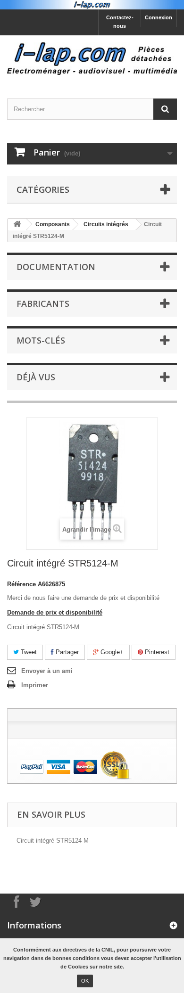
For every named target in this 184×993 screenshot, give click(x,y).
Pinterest (156, 652)
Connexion (158, 17)
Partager (66, 652)
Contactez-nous (120, 22)
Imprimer (34, 685)
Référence (21, 584)
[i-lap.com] (92, 58)
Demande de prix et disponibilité (54, 612)
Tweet (28, 652)
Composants (52, 224)
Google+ (111, 652)
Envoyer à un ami (47, 670)
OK (85, 981)
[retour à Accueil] (17, 224)
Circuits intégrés (106, 224)
